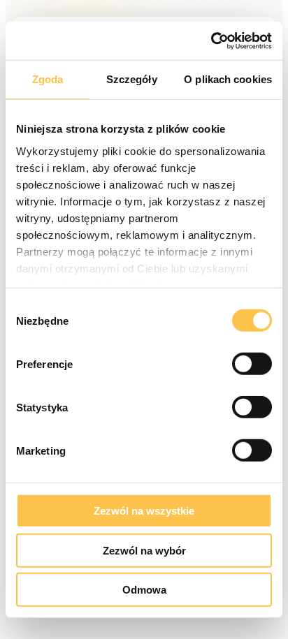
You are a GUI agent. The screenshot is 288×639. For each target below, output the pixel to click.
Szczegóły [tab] (131, 79)
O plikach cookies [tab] (228, 79)
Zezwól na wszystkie (144, 511)
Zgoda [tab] (48, 79)
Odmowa (144, 590)
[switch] (252, 364)
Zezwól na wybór (144, 550)
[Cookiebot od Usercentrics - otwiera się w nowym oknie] (211, 40)
